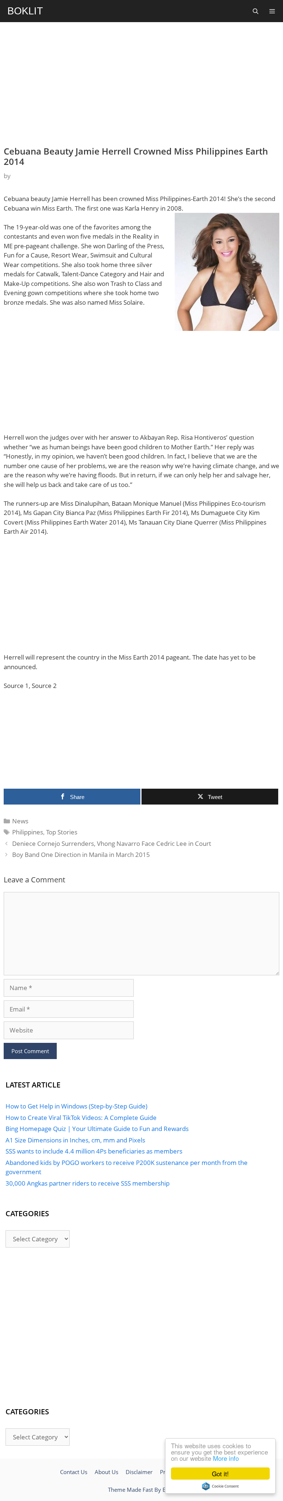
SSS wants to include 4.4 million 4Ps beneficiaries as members (94, 1151)
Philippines (27, 832)
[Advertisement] (141, 83)
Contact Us (73, 1472)
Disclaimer (139, 1472)
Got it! (220, 1473)
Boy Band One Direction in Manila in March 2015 (81, 854)
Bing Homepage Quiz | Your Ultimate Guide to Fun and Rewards (97, 1128)
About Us (106, 1472)
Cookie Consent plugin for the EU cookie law (220, 1486)
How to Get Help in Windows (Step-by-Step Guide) (76, 1106)
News (20, 821)
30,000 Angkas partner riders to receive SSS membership (88, 1183)
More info (226, 1458)
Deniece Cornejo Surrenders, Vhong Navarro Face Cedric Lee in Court (111, 843)
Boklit (25, 11)
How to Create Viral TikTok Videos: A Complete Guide (81, 1117)
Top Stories (61, 832)
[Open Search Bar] (255, 11)
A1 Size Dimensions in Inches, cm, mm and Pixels (75, 1140)
